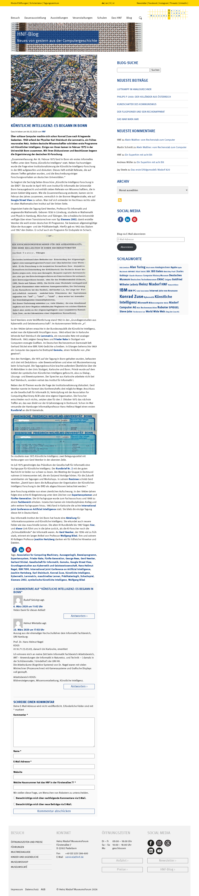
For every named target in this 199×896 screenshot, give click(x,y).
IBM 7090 (24, 569)
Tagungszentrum (51, 3)
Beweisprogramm (86, 554)
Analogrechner (162, 267)
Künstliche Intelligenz (77, 572)
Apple (174, 267)
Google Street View (21, 200)
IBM (123, 290)
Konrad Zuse (57, 572)
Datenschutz (32, 889)
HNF (44, 131)
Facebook (152, 3)
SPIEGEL (174, 307)
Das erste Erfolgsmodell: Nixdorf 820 (150, 169)
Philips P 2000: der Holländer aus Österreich (144, 96)
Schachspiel (87, 576)
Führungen (17, 847)
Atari (138, 271)
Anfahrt (121, 860)
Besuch (15, 18)
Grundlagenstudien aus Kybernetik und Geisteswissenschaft (44, 565)
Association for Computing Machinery (37, 554)
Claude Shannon (136, 275)
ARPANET (131, 271)
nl (113, 3)
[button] (14, 549)
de (103, 3)
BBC (148, 271)
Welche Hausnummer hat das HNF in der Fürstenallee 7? (44, 782)
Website (17, 772)
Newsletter (142, 3)
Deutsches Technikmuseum (144, 279)
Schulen (102, 18)
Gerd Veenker (66, 532)
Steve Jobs (126, 311)
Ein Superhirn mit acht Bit (138, 154)
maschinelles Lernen (49, 576)
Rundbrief (16, 410)
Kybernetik (17, 576)
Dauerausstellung (35, 18)
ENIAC (160, 279)
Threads (173, 3)
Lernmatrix (47, 335)
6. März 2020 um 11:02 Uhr (28, 606)
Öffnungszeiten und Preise (27, 842)
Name (17, 751)
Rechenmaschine (149, 307)
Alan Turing (137, 267)
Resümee (74, 479)
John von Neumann (168, 290)
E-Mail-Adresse (22, 761)
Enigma (168, 279)
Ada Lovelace (124, 267)
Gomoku (57, 350)
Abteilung (71, 518)
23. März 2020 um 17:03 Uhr (28, 629)
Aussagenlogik (68, 554)
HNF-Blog (166, 869)
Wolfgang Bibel (68, 535)
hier (92, 525)
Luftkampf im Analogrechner (134, 89)
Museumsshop (19, 862)
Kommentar (20, 714)
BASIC (143, 271)
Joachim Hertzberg (44, 539)
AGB (43, 889)
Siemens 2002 (68, 219)
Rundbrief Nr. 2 (64, 468)
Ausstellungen (59, 18)
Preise (121, 869)
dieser (19, 528)
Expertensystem (19, 558)
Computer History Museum (156, 275)
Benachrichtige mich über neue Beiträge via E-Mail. (44, 804)
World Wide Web (155, 311)
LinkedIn (183, 3)
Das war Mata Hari (128, 119)
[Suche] (140, 18)
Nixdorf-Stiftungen (19, 3)
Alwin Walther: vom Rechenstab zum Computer (150, 139)
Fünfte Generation (54, 558)
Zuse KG (176, 312)
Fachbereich (24, 502)
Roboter (162, 307)
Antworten (78, 616)
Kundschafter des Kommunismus (136, 104)
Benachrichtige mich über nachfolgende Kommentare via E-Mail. (51, 798)
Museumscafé (19, 867)
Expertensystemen (82, 494)
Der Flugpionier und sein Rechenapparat (141, 111)
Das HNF (116, 18)
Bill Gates (157, 271)
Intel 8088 (145, 291)
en (107, 3)
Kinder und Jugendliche (25, 857)
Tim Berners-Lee (139, 312)
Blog (129, 18)
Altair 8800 (150, 267)
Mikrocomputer (156, 302)
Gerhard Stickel (19, 562)
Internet (153, 290)
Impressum (17, 889)
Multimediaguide (20, 852)
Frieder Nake (61, 339)
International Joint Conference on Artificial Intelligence (53, 507)
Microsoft (143, 302)
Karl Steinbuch (40, 572)
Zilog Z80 (169, 312)
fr (110, 3)
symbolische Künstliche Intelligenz (47, 579)
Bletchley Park (169, 271)
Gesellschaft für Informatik (43, 562)
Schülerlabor (36, 3)
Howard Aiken (173, 285)
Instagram (163, 3)
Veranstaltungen (83, 18)
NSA (138, 308)
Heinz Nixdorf (150, 284)
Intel (138, 291)
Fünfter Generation (21, 498)
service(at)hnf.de (74, 857)
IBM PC (132, 290)
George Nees (72, 558)
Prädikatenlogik (70, 576)
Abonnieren (127, 247)
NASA (166, 303)
